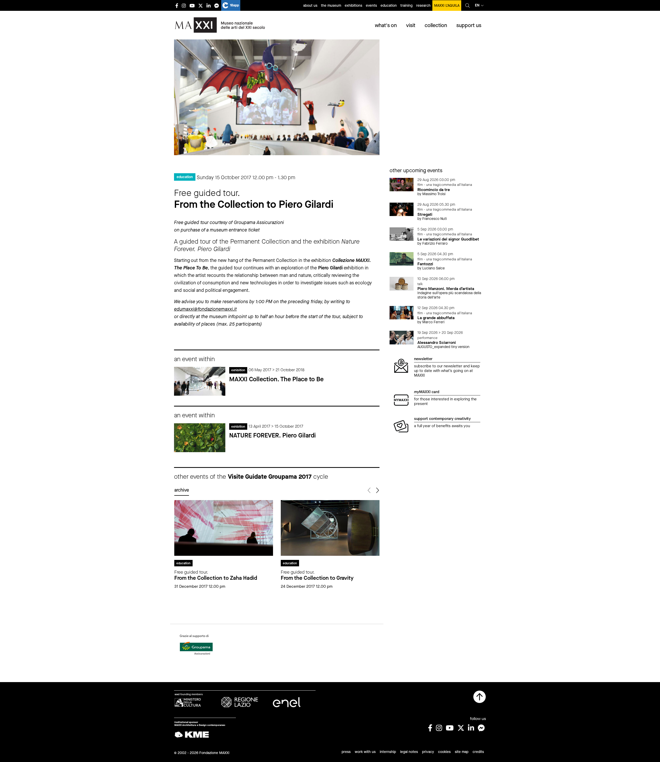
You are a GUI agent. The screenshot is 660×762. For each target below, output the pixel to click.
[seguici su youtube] (192, 5)
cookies (444, 751)
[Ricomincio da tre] (402, 184)
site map (461, 751)
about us (310, 5)
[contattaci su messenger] (216, 5)
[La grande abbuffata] (402, 312)
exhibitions (353, 5)
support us (468, 25)
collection (436, 25)
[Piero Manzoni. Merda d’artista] (402, 283)
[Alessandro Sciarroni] (402, 337)
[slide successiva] (377, 490)
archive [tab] (181, 490)
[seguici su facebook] (176, 5)
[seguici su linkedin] (208, 5)
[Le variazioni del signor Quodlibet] (402, 233)
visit (410, 25)
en (477, 5)
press (346, 751)
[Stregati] (402, 209)
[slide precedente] (369, 490)
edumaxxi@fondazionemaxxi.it (205, 309)
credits (478, 751)
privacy (428, 751)
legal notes (409, 751)
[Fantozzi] (402, 258)
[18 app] (230, 5)
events (371, 5)
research (423, 5)
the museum (331, 5)
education (389, 5)
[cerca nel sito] (467, 5)
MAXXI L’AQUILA (446, 5)
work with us (365, 751)
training (406, 5)
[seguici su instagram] (183, 5)
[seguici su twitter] (200, 5)
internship (388, 751)
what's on (386, 25)
